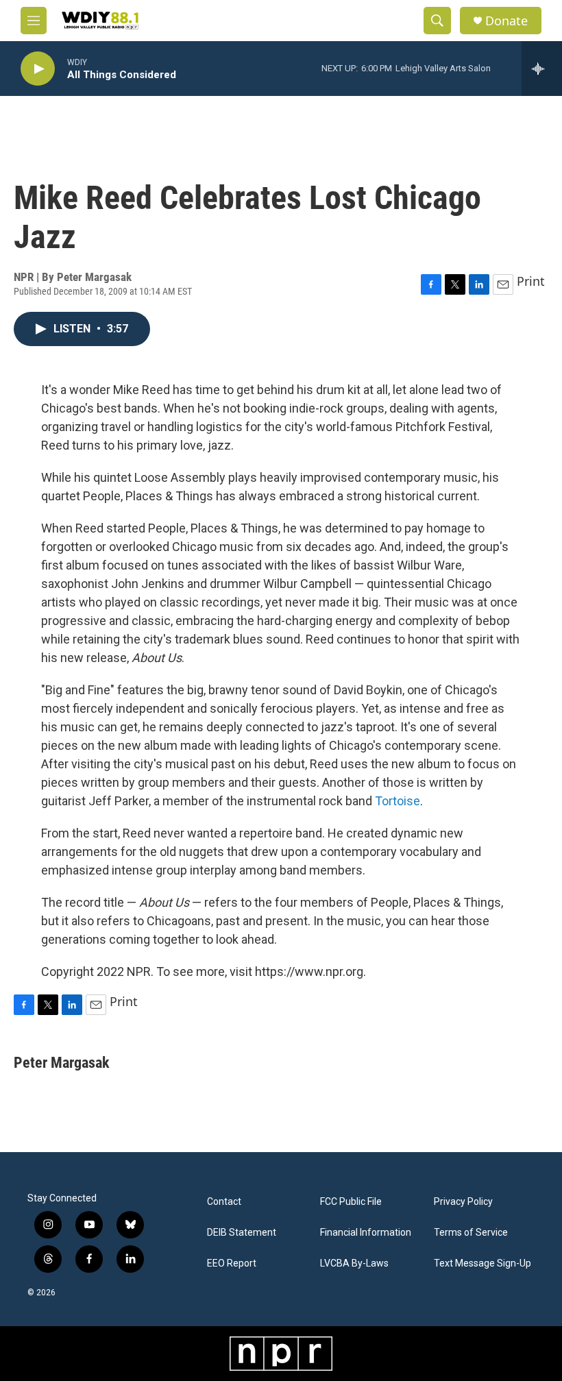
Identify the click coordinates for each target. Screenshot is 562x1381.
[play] (38, 69)
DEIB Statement (241, 1232)
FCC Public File (351, 1202)
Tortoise (397, 801)
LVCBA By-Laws (354, 1263)
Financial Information (365, 1232)
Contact (224, 1202)
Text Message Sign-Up (482, 1263)
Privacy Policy (463, 1202)
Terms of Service (471, 1232)
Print (531, 281)
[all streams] (542, 68)
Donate (506, 21)
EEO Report (231, 1263)
